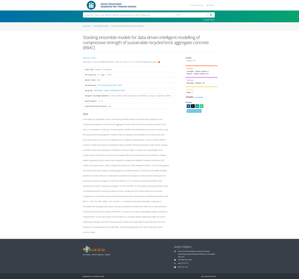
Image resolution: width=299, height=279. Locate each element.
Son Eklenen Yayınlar (101, 26)
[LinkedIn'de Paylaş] (197, 106)
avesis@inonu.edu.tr (185, 260)
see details (199, 97)
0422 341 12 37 (183, 267)
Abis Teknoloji (206, 276)
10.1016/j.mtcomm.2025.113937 (110, 85)
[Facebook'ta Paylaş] (188, 106)
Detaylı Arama (209, 19)
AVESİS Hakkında (97, 255)
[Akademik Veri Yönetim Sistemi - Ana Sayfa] (91, 5)
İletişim (107, 255)
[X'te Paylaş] (193, 106)
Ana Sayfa (87, 26)
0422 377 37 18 (183, 263)
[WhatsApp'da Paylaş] (201, 106)
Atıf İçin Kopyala (194, 111)
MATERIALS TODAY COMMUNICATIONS (109, 90)
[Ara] (211, 15)
